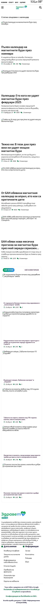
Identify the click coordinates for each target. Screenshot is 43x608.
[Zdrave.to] (21, 8)
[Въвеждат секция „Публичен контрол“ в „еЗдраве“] (21, 365)
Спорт (11, 2)
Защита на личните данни (12, 555)
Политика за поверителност (16, 589)
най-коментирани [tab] (32, 270)
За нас (27, 551)
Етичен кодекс (10, 566)
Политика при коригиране (9, 576)
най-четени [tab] (8, 270)
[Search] (40, 7)
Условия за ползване (11, 551)
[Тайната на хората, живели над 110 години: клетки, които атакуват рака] (21, 402)
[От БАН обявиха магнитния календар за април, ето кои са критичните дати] (21, 178)
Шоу (16, 2)
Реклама (28, 558)
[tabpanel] (21, 386)
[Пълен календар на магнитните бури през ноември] (21, 32)
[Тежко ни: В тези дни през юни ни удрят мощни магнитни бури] (21, 130)
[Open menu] (2, 7)
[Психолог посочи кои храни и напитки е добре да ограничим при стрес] (21, 478)
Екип (27, 562)
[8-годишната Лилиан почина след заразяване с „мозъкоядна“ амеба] (21, 288)
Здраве (22, 2)
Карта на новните (11, 581)
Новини (4, 2)
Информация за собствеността (10, 561)
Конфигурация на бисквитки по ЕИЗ (21, 596)
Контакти (29, 554)
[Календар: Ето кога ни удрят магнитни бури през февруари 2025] (21, 81)
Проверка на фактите (9, 571)
